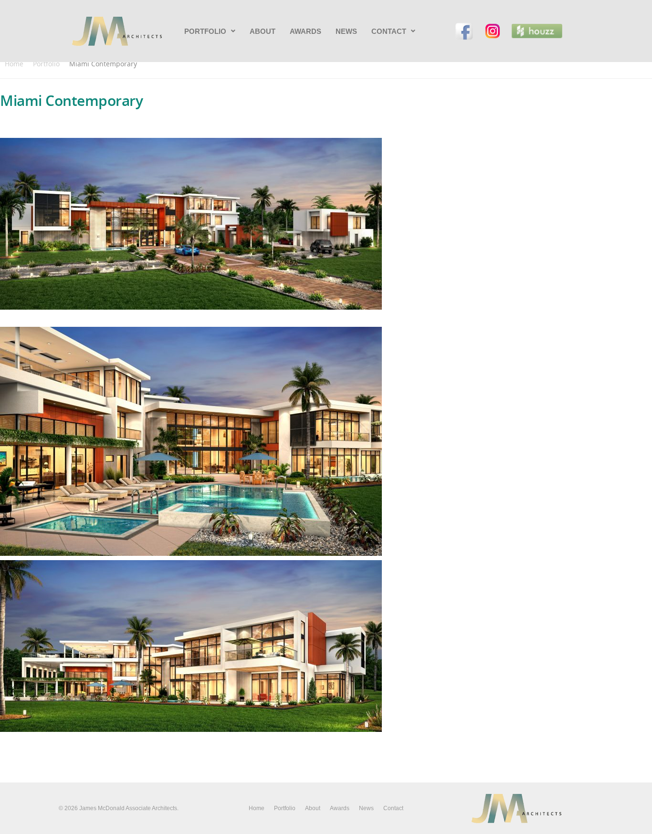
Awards (305, 31)
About (262, 31)
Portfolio (205, 31)
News (346, 31)
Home (14, 63)
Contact (388, 31)
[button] (209, 31)
